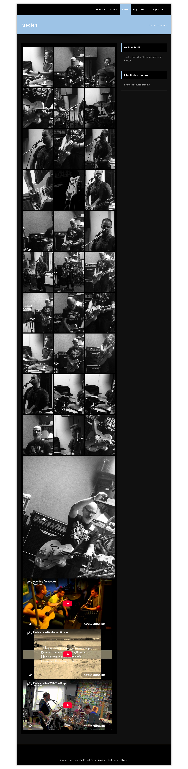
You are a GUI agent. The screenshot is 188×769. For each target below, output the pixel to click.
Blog (135, 9)
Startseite (100, 9)
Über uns (114, 9)
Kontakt (144, 9)
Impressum (158, 9)
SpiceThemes (122, 760)
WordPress (84, 760)
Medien (125, 9)
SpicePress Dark (105, 760)
